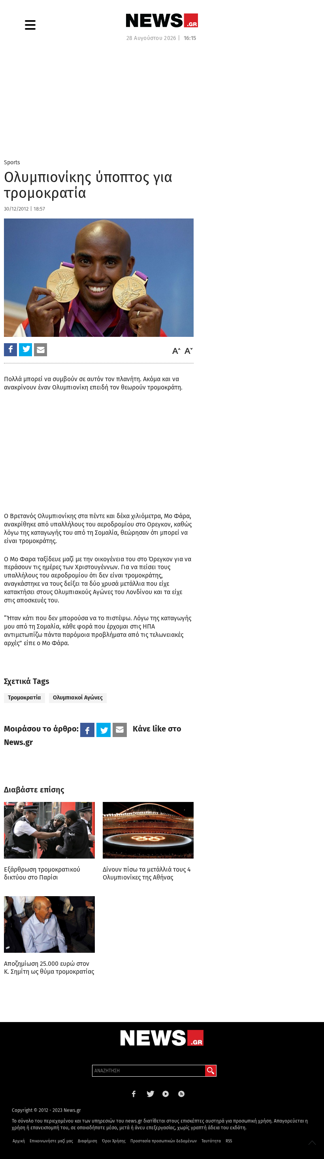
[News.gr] (162, 20)
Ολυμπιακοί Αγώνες (78, 697)
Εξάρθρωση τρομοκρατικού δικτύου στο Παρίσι (42, 873)
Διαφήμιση (87, 1141)
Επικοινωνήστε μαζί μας (51, 1141)
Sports (12, 162)
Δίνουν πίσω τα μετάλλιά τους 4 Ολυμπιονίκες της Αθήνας (147, 873)
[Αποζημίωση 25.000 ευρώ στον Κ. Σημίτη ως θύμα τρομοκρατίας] (49, 924)
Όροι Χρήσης (114, 1141)
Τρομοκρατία (24, 697)
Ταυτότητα (211, 1141)
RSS (229, 1141)
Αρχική (19, 1141)
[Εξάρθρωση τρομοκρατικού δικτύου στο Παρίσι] (49, 830)
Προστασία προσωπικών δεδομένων (163, 1141)
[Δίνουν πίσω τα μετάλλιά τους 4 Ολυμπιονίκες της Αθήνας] (148, 830)
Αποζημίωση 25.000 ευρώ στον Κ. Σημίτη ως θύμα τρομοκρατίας (49, 967)
